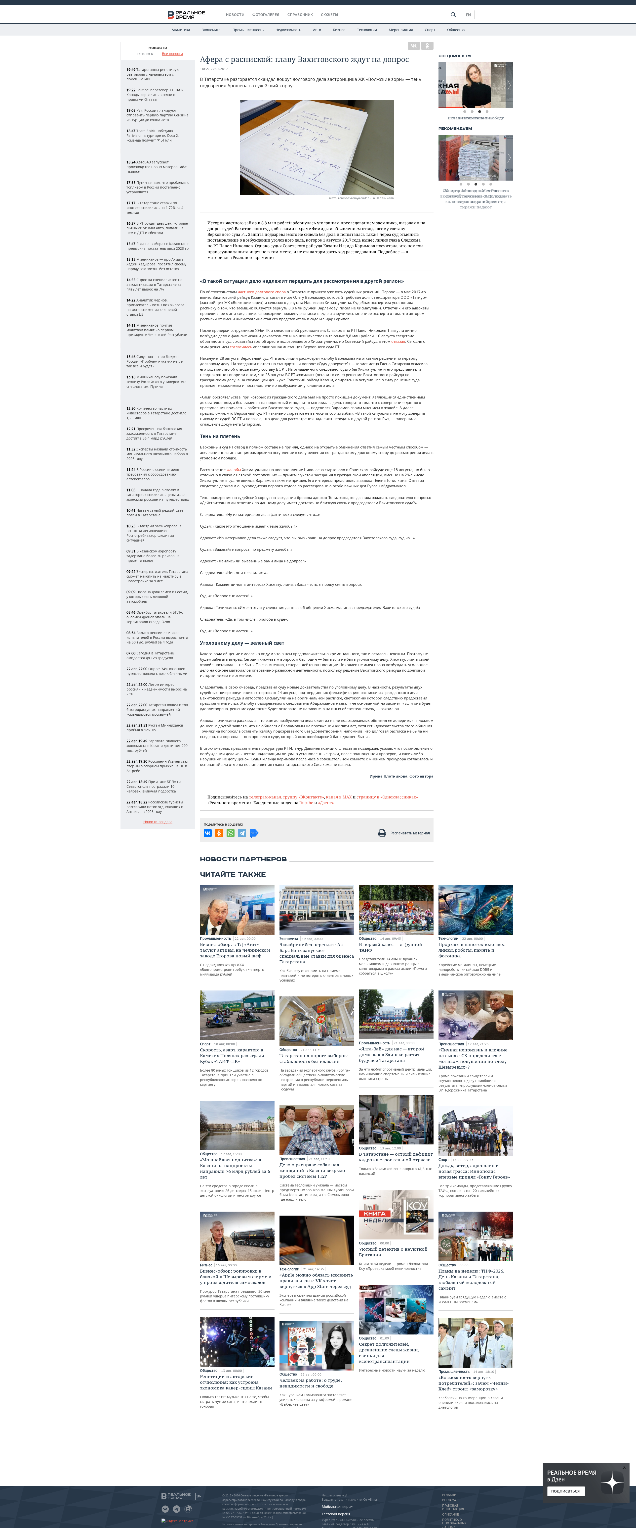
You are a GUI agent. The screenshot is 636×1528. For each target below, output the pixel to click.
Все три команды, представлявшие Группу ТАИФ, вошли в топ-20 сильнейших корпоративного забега (475, 1180)
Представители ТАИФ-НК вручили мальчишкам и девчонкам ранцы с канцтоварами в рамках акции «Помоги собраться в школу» (393, 958)
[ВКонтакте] (414, 46)
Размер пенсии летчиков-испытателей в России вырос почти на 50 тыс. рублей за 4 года (157, 637)
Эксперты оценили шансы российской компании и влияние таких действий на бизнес (316, 1289)
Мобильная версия (338, 1506)
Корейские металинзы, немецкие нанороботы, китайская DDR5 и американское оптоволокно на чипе (472, 959)
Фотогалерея (265, 14)
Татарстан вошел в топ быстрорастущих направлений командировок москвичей (157, 709)
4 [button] (486, 111)
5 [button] (490, 184)
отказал (398, 341)
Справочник (300, 14)
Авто (317, 29)
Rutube (306, 802)
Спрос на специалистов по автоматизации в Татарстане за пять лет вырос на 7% (154, 284)
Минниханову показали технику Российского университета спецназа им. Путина (156, 382)
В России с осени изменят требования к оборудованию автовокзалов (153, 474)
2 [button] (472, 111)
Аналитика (181, 29)
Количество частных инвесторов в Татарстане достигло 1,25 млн (156, 413)
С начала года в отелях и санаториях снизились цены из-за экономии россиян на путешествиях (157, 495)
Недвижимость (288, 29)
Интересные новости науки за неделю (392, 1357)
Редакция (450, 1495)
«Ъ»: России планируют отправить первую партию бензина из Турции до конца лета (157, 115)
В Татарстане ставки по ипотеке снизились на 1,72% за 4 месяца (154, 207)
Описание (450, 1514)
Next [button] (509, 85)
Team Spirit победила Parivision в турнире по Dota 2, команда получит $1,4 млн (152, 135)
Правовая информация (453, 1507)
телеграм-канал (265, 796)
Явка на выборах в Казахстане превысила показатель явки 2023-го (157, 246)
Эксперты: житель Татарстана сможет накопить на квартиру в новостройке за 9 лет (157, 576)
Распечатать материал (410, 833)
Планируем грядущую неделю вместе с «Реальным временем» (472, 1286)
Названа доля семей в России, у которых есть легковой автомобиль (157, 597)
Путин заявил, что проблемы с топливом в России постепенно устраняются (157, 187)
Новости (235, 14)
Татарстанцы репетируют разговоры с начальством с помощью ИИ (153, 74)
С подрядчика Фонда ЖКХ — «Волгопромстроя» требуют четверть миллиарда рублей (235, 959)
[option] (475, 85)
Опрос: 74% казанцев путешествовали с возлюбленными (156, 671)
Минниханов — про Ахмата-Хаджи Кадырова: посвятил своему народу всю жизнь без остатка (156, 264)
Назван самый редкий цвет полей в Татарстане (154, 512)
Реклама (449, 1500)
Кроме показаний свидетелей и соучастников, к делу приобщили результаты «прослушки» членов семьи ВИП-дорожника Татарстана (473, 1069)
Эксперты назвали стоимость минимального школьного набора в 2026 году (157, 454)
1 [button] (464, 111)
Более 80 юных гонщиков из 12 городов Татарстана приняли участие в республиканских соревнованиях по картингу (234, 1067)
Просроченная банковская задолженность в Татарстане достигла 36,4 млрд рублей (154, 433)
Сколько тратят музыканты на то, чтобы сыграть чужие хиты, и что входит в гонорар (236, 1391)
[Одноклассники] (427, 46)
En (468, 14)
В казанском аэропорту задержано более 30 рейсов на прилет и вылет (153, 556)
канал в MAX (339, 796)
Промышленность (248, 29)
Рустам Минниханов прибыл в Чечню (154, 727)
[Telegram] (242, 833)
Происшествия (292, 1158)
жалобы (234, 469)
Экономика (211, 29)
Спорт (430, 29)
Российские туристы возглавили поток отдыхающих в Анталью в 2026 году (154, 807)
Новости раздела (157, 822)
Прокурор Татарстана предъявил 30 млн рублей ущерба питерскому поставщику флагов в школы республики (236, 1285)
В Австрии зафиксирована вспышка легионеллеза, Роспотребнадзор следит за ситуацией (154, 533)
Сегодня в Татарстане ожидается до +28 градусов (150, 655)
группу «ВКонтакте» (303, 796)
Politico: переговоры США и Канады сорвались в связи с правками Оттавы (155, 95)
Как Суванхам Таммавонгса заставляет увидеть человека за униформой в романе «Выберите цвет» (315, 1392)
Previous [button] (442, 85)
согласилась (241, 346)
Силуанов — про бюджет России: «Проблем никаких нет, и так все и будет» (154, 361)
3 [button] (479, 111)
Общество (456, 29)
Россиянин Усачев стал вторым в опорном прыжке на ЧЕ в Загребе (157, 766)
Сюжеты (329, 14)
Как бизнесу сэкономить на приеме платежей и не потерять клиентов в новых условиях (316, 962)
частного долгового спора (262, 291)
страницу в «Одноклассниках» (387, 796)
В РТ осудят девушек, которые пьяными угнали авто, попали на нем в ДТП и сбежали (157, 228)
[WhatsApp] (231, 833)
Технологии (367, 29)
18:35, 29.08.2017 (214, 69)
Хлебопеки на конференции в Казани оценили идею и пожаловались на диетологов (473, 1392)
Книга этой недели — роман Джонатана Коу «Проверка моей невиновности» (393, 1258)
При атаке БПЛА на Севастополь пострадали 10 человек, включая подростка (153, 786)
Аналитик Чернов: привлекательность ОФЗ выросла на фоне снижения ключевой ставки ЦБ (155, 307)
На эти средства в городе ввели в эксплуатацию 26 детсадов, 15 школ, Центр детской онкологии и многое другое (237, 1177)
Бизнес (339, 29)
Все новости (172, 54)
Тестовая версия (336, 1514)
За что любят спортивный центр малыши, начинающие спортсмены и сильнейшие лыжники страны (395, 1063)
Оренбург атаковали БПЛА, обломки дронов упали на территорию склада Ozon (154, 617)
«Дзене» (326, 802)
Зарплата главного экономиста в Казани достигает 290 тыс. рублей (157, 746)
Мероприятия (401, 29)
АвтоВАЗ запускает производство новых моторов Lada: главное (156, 167)
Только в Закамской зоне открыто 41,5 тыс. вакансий (396, 1163)
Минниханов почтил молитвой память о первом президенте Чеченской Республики (156, 330)
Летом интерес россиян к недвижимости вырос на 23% (156, 689)
